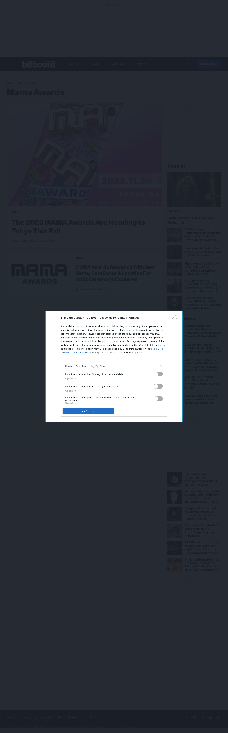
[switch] (158, 374)
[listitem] (114, 366)
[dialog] (114, 366)
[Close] (175, 318)
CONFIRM (88, 411)
